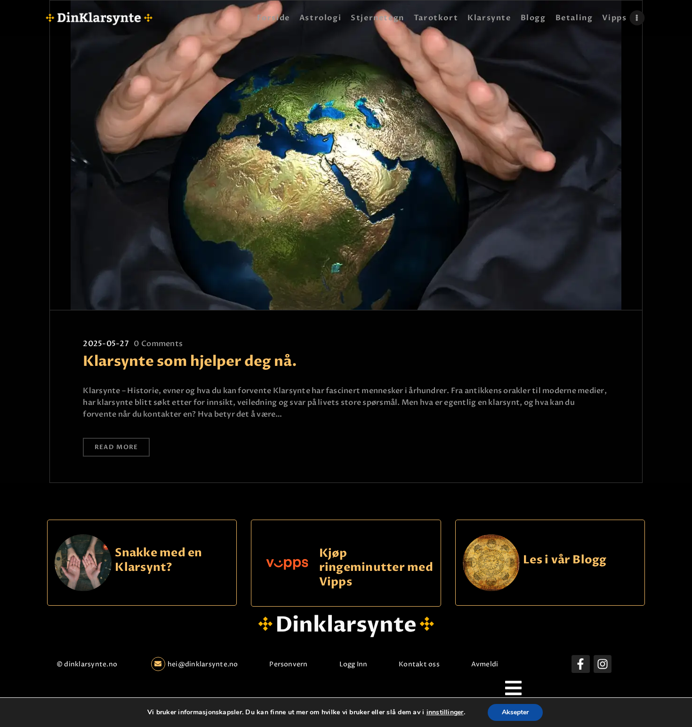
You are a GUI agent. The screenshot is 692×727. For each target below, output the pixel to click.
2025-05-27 (105, 344)
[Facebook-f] (580, 664)
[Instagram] (603, 664)
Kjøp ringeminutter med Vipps (376, 567)
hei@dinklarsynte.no (203, 664)
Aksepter (515, 712)
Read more (116, 447)
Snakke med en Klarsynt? (158, 560)
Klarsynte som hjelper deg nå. (190, 361)
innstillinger (445, 712)
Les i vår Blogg (565, 560)
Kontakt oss (419, 664)
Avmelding (489, 664)
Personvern (288, 664)
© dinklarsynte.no (86, 664)
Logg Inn (353, 664)
